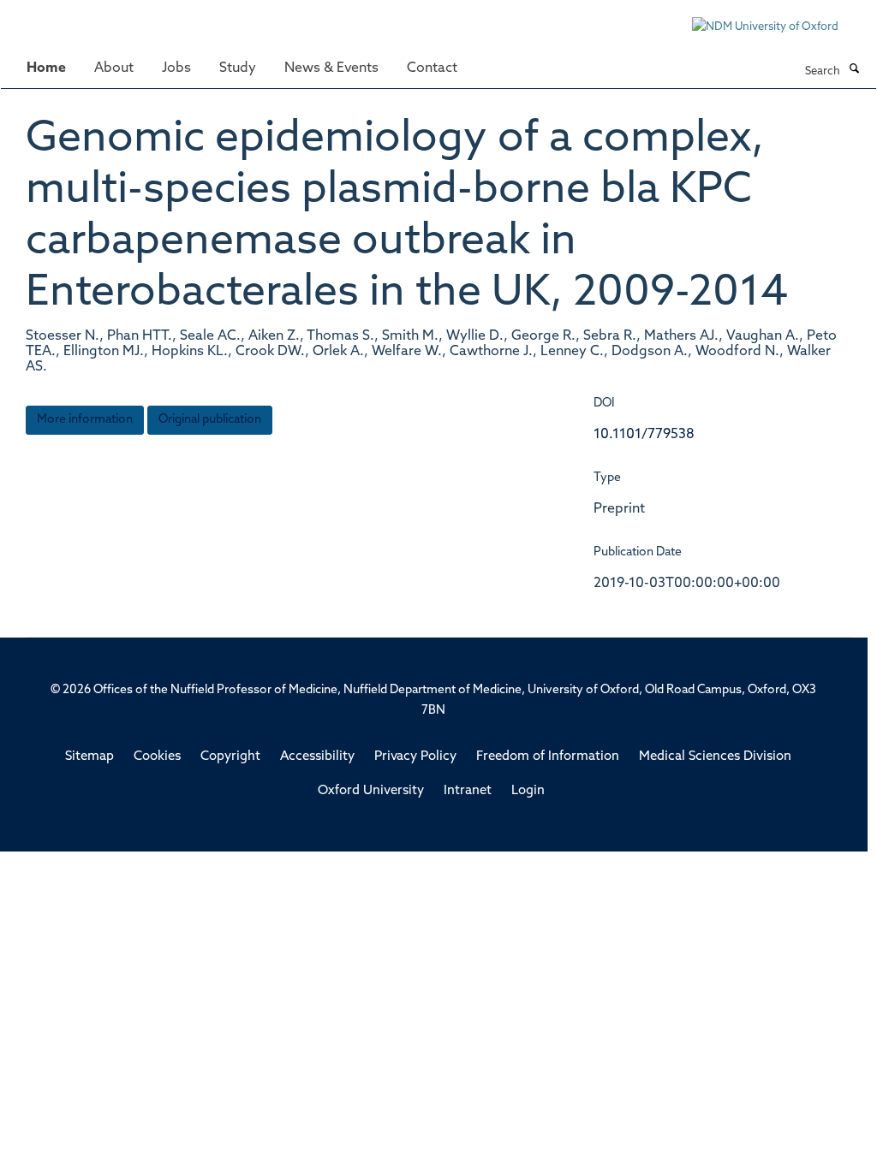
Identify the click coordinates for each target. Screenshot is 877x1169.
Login (528, 791)
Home (46, 68)
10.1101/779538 (644, 435)
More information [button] (85, 419)
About (114, 68)
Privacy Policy (415, 757)
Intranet (468, 791)
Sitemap (89, 757)
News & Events (331, 68)
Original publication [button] (209, 419)
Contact (432, 68)
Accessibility (317, 757)
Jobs (176, 68)
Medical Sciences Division (715, 757)
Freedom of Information (547, 757)
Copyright (230, 757)
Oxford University (371, 791)
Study (237, 68)
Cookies (157, 757)
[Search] (853, 70)
